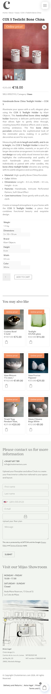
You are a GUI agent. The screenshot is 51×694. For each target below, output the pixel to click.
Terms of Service (16, 546)
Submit (8, 554)
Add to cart (23, 277)
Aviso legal (28, 685)
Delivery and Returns (12, 685)
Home (5, 13)
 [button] (7, 342)
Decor (11, 13)
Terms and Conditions (39, 688)
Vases (17, 13)
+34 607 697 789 (11, 461)
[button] (44, 27)
